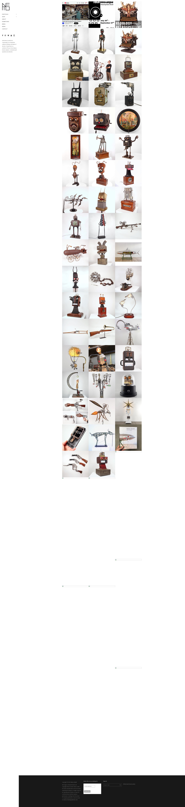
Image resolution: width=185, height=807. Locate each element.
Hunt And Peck (75, 143)
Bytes (101, 117)
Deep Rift (128, 501)
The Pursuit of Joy (102, 64)
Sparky (128, 64)
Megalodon (128, 249)
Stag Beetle (102, 636)
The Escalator (75, 196)
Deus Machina (128, 408)
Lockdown (101, 276)
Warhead (128, 38)
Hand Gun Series (75, 408)
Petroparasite (102, 408)
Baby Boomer (75, 249)
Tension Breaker (128, 355)
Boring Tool (128, 90)
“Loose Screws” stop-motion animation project (102, 355)
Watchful (75, 117)
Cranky (102, 302)
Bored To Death (128, 302)
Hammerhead (102, 143)
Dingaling (128, 143)
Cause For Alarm (75, 528)
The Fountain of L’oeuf (102, 381)
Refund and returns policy (129, 784)
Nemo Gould (7, 40)
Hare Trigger (101, 249)
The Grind (75, 381)
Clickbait (75, 434)
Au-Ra (102, 196)
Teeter (75, 170)
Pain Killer (75, 328)
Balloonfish (75, 355)
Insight (102, 223)
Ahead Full (102, 90)
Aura (128, 276)
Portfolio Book (128, 434)
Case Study (75, 636)
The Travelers (128, 117)
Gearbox (102, 38)
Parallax (75, 302)
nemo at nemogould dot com (70, 799)
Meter (102, 170)
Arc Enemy (128, 196)
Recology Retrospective (128, 11)
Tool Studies (128, 718)
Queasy (101, 461)
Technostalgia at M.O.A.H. (102, 11)
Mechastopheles (75, 276)
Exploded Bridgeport (128, 610)
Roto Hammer (102, 528)
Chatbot (128, 170)
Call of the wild (75, 90)
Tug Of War (102, 434)
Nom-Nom (75, 223)
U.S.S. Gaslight (128, 328)
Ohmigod (128, 381)
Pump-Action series (75, 461)
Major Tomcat (75, 64)
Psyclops (75, 38)
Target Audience (128, 223)
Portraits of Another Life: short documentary (75, 11)
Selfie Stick (102, 328)
